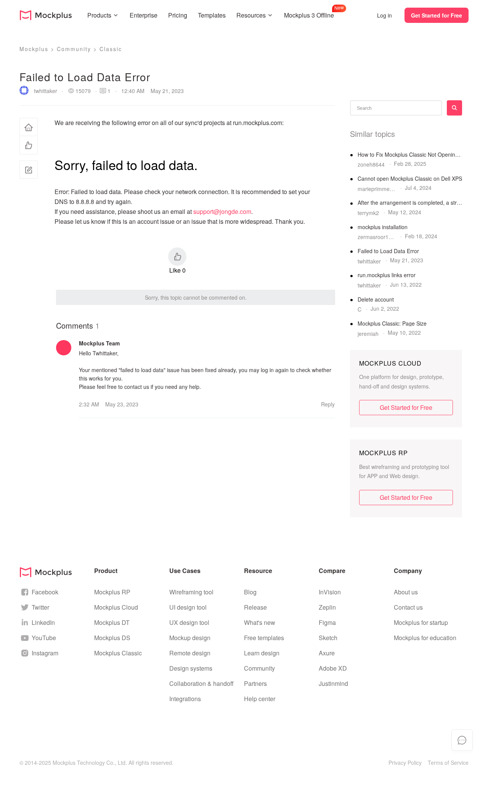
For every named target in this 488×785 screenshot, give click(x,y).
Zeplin (327, 607)
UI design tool (188, 607)
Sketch (328, 637)
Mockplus (33, 49)
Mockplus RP (112, 592)
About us (406, 592)
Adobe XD (333, 668)
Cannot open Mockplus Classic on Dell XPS (410, 178)
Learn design (261, 653)
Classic (111, 49)
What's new (259, 622)
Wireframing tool (191, 592)
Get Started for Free (436, 15)
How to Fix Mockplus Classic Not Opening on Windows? (410, 154)
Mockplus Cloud (116, 607)
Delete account (376, 299)
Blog (250, 592)
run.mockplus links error (387, 275)
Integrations (185, 698)
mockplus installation (383, 227)
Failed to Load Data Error (388, 251)
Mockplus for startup (421, 622)
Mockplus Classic (118, 653)
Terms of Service (448, 762)
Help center (259, 698)
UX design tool (189, 622)
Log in (384, 15)
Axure (327, 653)
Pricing (177, 15)
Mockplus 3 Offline (309, 14)
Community (74, 49)
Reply (328, 404)
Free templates (264, 637)
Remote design (189, 653)
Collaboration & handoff (201, 683)
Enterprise (143, 15)
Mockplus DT (112, 622)
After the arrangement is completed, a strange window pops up (410, 202)
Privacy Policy (405, 762)
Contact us (408, 607)
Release (255, 607)
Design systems (190, 668)
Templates (212, 15)
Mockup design (189, 637)
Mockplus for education (425, 637)
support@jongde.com (222, 211)
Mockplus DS (112, 637)
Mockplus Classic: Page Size (392, 323)
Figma (327, 622)
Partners (255, 683)
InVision (330, 592)
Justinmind (333, 683)
